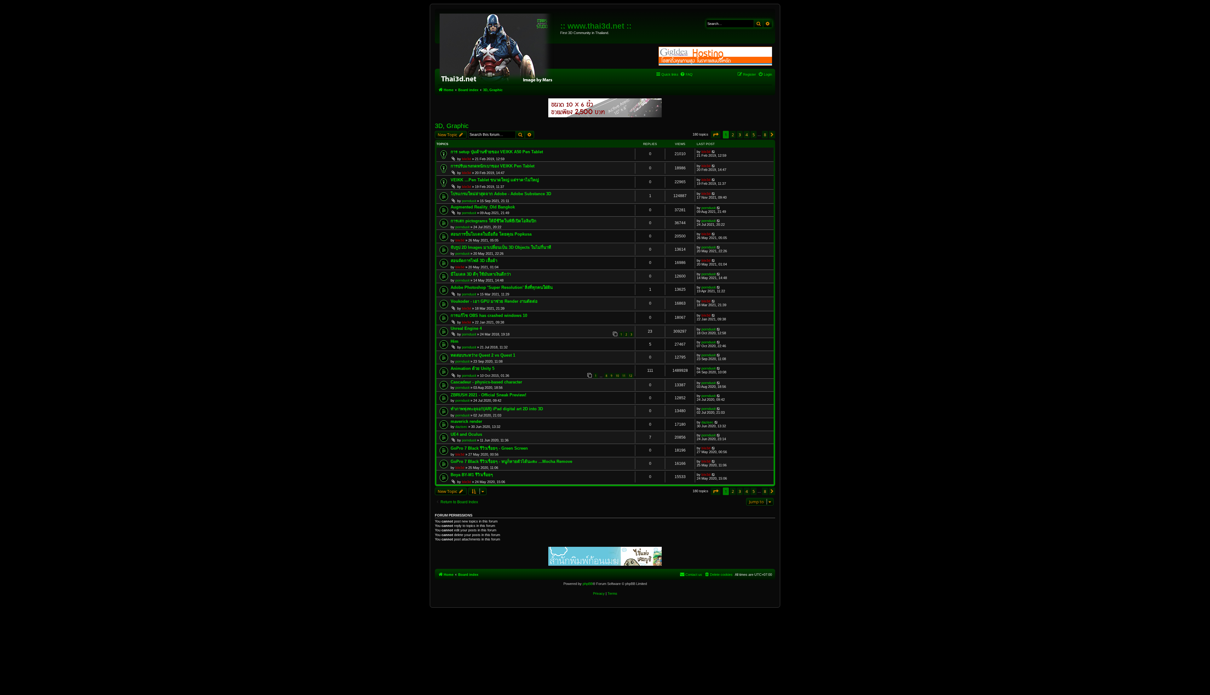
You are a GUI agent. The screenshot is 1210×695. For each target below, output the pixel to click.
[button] (715, 134)
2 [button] (733, 134)
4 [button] (747, 134)
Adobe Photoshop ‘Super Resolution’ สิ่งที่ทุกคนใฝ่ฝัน (502, 287)
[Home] (498, 47)
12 (630, 376)
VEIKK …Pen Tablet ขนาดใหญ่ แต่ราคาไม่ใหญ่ (495, 180)
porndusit (469, 201)
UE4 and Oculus (466, 434)
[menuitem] (686, 74)
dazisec (461, 427)
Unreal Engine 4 (466, 328)
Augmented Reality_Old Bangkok (483, 207)
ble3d (466, 159)
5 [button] (753, 134)
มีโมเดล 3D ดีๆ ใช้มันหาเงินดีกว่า (481, 274)
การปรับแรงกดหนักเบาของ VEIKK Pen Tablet (492, 166)
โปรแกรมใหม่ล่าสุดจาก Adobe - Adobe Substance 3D (501, 193)
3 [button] (740, 134)
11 (623, 376)
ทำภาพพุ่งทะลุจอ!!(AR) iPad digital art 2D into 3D (497, 408)
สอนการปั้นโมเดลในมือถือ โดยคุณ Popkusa (491, 234)
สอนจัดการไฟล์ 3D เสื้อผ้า (474, 260)
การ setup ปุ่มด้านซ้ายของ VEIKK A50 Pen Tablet (497, 151)
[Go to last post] (714, 152)
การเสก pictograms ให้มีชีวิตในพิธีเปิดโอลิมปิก (493, 221)
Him (454, 341)
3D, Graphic (452, 125)
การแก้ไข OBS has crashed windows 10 (489, 315)
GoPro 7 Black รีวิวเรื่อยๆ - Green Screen (489, 448)
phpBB (588, 584)
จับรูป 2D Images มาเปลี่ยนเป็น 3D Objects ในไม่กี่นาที (501, 247)
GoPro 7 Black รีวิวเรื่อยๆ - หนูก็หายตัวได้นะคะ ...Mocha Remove (511, 461)
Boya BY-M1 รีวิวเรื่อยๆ (472, 474)
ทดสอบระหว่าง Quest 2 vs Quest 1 (483, 355)
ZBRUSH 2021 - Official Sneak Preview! (488, 395)
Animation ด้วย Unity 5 (472, 368)
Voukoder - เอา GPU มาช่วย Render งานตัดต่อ (494, 301)
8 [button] (765, 134)
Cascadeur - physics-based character (486, 382)
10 (617, 376)
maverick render (466, 421)
